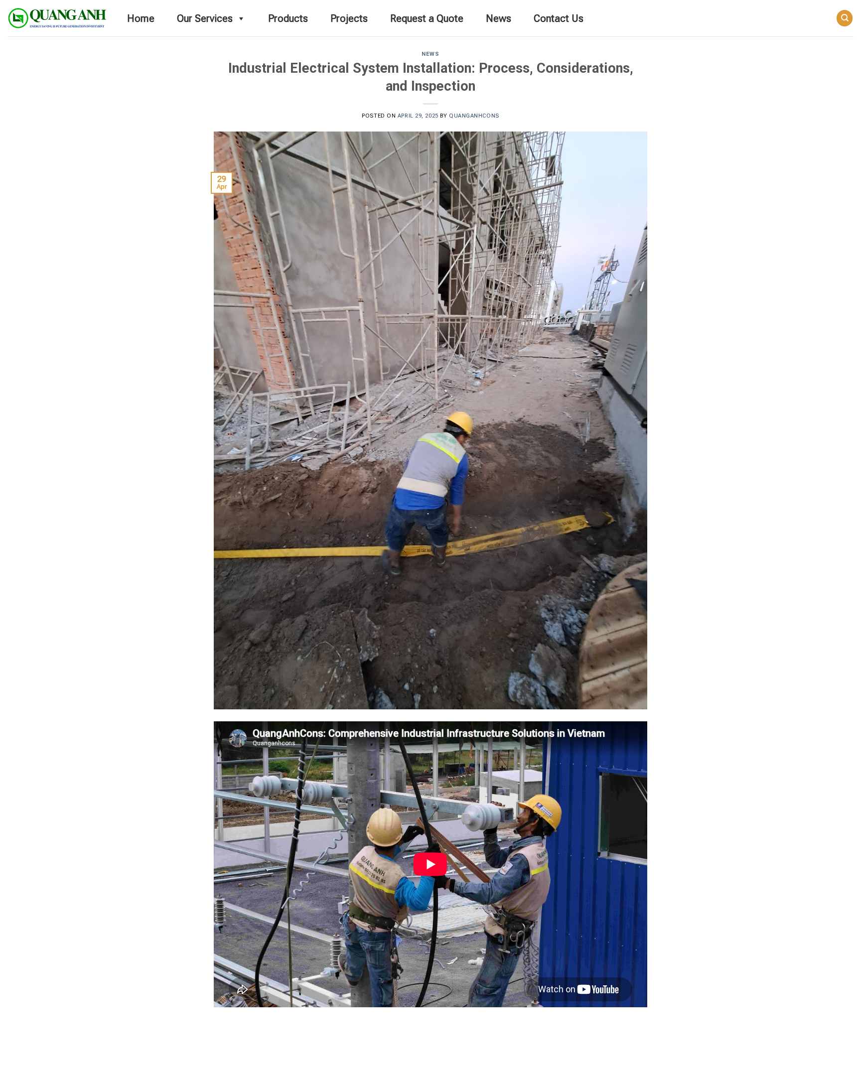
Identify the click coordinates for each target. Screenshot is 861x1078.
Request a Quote (426, 18)
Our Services (205, 18)
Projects (349, 18)
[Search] (845, 18)
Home (140, 18)
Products (288, 18)
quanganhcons (474, 116)
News (498, 18)
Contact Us (558, 18)
